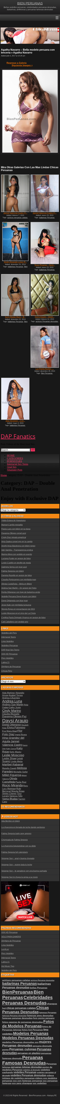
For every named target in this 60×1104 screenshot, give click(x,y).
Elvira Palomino (16, 727)
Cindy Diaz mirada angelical (13, 537)
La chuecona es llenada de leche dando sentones (23, 827)
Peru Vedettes (7, 658)
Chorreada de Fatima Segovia (14, 840)
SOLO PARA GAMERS (11, 937)
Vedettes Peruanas (9, 645)
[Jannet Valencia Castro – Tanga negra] (15, 193)
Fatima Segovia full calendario (14, 852)
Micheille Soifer (20, 772)
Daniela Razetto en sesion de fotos (16, 575)
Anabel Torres (16, 695)
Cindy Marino (11, 710)
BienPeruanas (17, 992)
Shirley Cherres (9, 793)
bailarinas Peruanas (47, 217)
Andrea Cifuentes (11, 698)
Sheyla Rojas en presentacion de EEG (18, 609)
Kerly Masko (15, 752)
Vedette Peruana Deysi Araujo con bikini (18, 596)
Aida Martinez (8, 693)
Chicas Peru (6, 671)
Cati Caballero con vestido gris (14, 622)
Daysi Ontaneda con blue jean (14, 601)
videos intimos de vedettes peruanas (28, 1076)
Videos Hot (11, 816)
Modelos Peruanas (30, 1033)
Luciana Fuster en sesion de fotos (16, 558)
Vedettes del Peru (9, 633)
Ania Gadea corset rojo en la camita (16, 541)
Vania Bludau (10, 798)
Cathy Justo (15, 707)
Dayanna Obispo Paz (14, 716)
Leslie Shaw (9, 758)
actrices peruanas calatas (17, 217)
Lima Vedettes (7, 641)
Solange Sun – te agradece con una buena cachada (24, 871)
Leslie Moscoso (13, 755)
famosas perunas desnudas (17, 1018)
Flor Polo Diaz (12, 732)
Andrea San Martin (13, 704)
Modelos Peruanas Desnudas (27, 1038)
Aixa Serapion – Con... (15, 421)
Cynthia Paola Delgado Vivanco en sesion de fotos (23, 618)
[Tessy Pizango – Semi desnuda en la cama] (45, 243)
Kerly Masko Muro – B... (15, 317)
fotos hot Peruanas (32, 1029)
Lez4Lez (5, 949)
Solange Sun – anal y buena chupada (17, 858)
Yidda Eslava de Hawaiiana (13, 520)
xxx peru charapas (22, 1083)
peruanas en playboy (29, 1053)
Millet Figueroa (11, 775)
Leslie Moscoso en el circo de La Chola (18, 613)
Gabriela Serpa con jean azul (14, 567)
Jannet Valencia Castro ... (15, 213)
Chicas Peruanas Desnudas (25, 1010)
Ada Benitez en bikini (10, 821)
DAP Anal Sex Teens (10, 650)
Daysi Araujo (15, 720)
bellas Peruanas (38, 988)
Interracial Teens (8, 637)
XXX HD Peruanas (9, 654)
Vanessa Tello (15, 796)
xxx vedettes (40, 1083)
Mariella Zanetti (9, 768)
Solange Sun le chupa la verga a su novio (19, 877)
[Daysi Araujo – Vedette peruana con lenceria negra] (45, 295)
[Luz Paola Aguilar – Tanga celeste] (45, 347)
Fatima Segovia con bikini (12, 571)
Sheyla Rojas (17, 791)
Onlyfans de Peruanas (11, 667)
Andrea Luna (12, 701)
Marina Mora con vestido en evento (16, 554)
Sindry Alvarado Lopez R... (15, 262)
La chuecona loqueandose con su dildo (18, 846)
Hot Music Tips (7, 966)
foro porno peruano (44, 1018)
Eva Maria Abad (9, 731)
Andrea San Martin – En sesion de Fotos (18, 588)
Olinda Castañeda (9, 780)
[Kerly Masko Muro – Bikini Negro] (15, 295)
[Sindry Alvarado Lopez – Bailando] (15, 241)
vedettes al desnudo (31, 1070)
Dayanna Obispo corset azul (13, 533)
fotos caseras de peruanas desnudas (22, 1022)
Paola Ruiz (21, 782)
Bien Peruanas (46, 373)
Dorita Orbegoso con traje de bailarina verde (20, 592)
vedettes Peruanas (25, 1072)
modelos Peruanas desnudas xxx (20, 1042)
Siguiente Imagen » (22, 65)
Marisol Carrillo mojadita (12, 525)
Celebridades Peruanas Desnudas (27, 1000)
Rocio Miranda (12, 785)
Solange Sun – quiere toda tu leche (16, 865)
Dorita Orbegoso (11, 724)
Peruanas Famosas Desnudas (24, 1060)
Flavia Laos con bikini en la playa (15, 529)
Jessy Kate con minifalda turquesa (16, 605)
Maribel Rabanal (12, 764)
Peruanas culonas (22, 1049)
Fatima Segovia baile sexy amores (16, 833)
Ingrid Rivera (21, 734)
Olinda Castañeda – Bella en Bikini (16, 584)
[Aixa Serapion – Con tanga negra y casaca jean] (15, 399)
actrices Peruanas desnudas (47, 321)
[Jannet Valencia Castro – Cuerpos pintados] (45, 193)
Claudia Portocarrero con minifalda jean (18, 580)
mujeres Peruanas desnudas (26, 1043)
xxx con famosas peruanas (27, 1080)
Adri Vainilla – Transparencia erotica (17, 550)
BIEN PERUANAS (30, 3)
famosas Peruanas (47, 1013)
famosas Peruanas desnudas (14, 1016)
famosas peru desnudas (40, 1015)
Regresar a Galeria (17, 62)
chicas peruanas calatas (21, 1008)
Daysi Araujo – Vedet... (44, 317)
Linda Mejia (17, 761)
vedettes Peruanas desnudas (28, 1075)
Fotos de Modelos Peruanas (28, 1023)
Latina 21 (5, 662)
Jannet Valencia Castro (12, 743)
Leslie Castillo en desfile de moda (16, 563)
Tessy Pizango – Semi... (44, 265)
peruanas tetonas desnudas (26, 1067)
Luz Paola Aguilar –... (45, 369)
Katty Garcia (11, 749)
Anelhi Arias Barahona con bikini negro (18, 546)
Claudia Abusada (10, 714)
